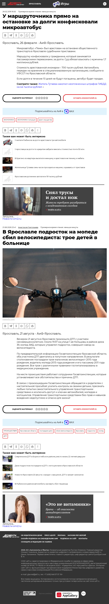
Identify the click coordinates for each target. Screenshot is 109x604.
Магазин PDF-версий (77, 535)
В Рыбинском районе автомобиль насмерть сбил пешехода (41, 484)
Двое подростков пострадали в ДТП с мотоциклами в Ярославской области (49, 466)
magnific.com (9, 319)
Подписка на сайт (68, 539)
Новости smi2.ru (12, 218)
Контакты (83, 539)
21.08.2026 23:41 (9, 227)
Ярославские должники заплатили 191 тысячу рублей (38, 176)
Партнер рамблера (45, 593)
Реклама (61, 535)
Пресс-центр (49, 535)
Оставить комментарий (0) (85, 98)
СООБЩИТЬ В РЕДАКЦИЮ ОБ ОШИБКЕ (36, 542)
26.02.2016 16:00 (9, 12)
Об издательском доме (31, 535)
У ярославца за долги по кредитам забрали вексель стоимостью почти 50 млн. (50, 149)
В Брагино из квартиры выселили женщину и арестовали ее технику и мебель (49, 158)
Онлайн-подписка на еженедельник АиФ (39, 539)
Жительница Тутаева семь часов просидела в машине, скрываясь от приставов (50, 167)
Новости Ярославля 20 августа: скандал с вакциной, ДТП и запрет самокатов (49, 475)
